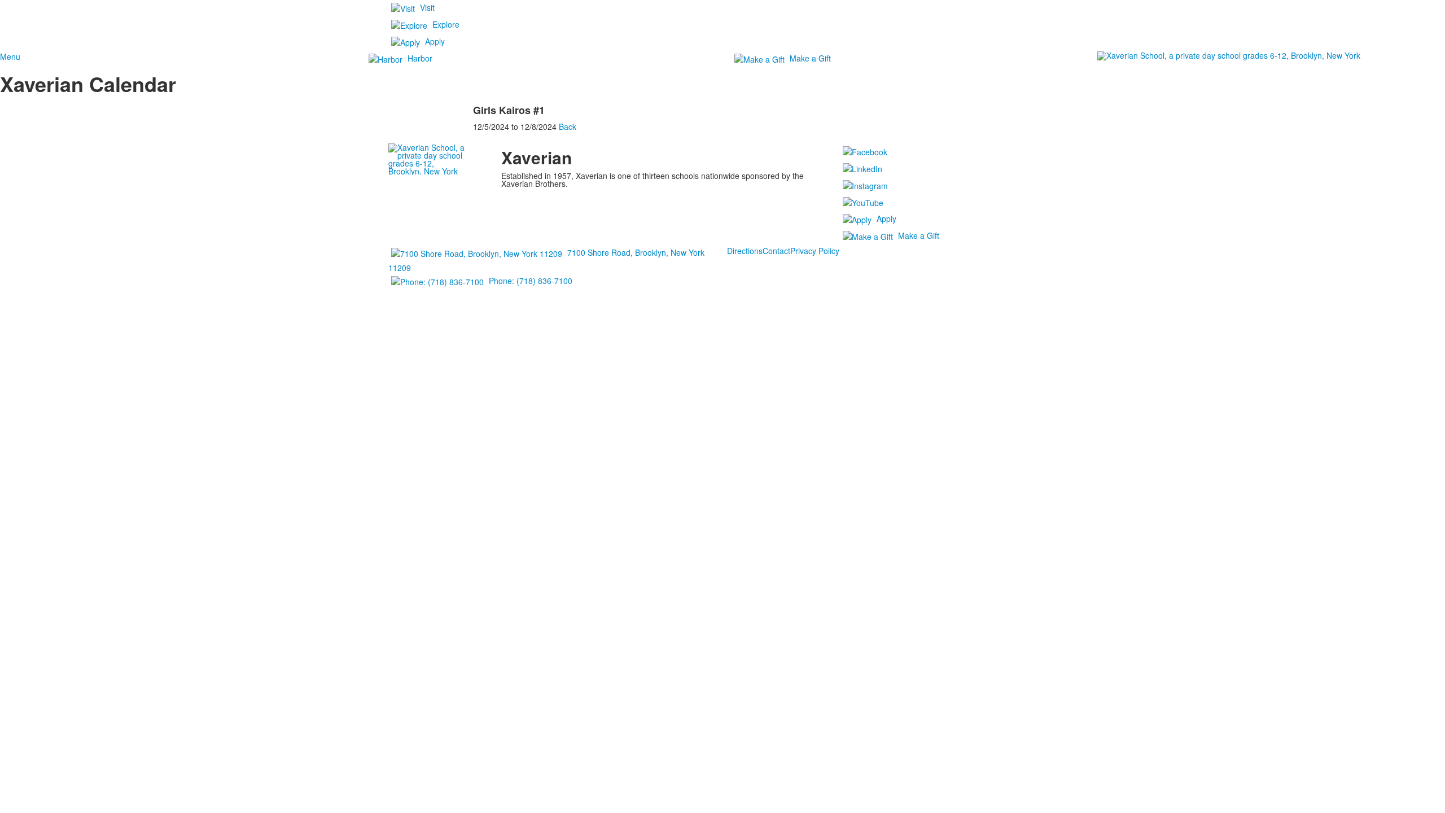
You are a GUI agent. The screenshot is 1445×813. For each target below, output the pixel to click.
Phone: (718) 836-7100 (530, 280)
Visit (427, 7)
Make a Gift (810, 58)
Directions (745, 250)
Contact (776, 250)
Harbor (420, 58)
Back (567, 126)
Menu (10, 56)
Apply (435, 41)
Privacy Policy (814, 250)
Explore (445, 24)
